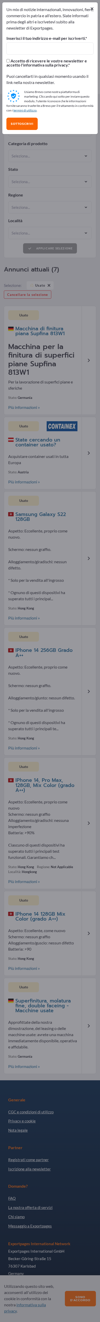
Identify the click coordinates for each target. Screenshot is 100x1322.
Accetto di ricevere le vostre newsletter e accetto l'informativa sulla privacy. (46, 63)
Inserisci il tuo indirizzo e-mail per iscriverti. (45, 38)
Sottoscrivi (22, 123)
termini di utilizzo (25, 110)
